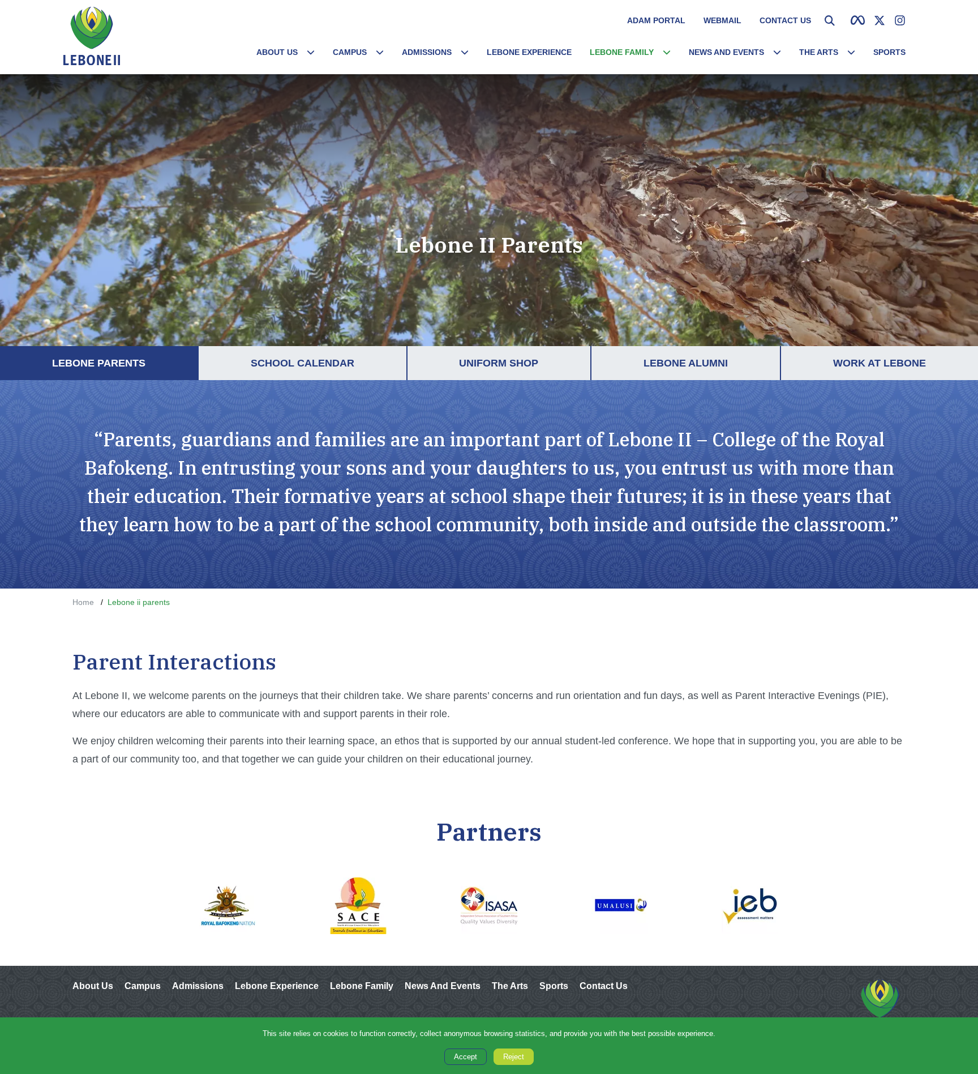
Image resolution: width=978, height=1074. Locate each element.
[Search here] (830, 20)
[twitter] (879, 20)
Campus (350, 52)
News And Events (726, 52)
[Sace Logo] (358, 905)
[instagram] (900, 20)
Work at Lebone (905, 363)
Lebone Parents (125, 363)
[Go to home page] (91, 36)
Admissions (427, 52)
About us (277, 52)
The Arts (818, 52)
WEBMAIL (722, 20)
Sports (889, 52)
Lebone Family (622, 52)
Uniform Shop (524, 363)
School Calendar (328, 363)
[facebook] (858, 20)
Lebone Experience (529, 52)
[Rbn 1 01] (228, 905)
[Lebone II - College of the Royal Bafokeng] (880, 1005)
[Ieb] (750, 905)
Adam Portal (656, 20)
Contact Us (785, 20)
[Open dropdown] (311, 52)
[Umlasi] (619, 905)
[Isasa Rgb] (489, 905)
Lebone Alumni (712, 363)
